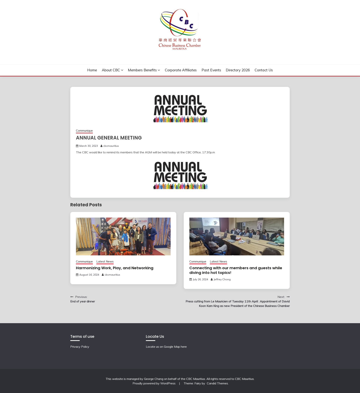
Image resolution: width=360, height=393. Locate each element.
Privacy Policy (79, 346)
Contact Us (264, 70)
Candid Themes (217, 383)
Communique (84, 130)
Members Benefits (142, 70)
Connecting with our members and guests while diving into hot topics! (235, 270)
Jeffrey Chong (222, 279)
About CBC (111, 70)
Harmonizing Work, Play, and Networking (114, 268)
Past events (211, 70)
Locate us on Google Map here (166, 346)
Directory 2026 (238, 70)
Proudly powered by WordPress (154, 383)
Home (92, 70)
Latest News (105, 261)
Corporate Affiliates (181, 70)
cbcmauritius (111, 146)
